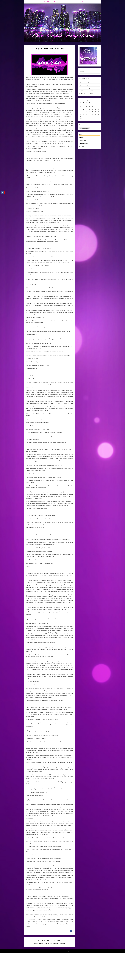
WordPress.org (82, 146)
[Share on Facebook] (71, 932)
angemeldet (42, 943)
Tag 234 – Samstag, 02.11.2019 (86, 82)
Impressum (72, 1)
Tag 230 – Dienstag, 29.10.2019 (86, 93)
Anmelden (81, 137)
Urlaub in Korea (81, 1)
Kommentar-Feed (83, 143)
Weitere (65, 1)
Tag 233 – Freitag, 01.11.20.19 (85, 85)
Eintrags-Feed (82, 140)
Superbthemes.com (71, 951)
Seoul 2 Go (46, 1)
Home (40, 1)
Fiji (55, 52)
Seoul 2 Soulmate (56, 1)
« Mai (80, 118)
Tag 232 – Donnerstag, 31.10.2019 (87, 88)
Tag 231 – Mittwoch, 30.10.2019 (86, 91)
